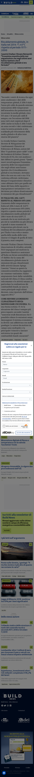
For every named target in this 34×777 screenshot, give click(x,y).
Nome (4, 362)
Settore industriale (8, 396)
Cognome (5, 368)
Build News (7, 405)
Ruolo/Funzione (7, 389)
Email (4, 375)
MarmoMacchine (19, 405)
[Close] (31, 345)
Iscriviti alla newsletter (24, 432)
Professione (6, 382)
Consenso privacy (9, 411)
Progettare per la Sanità (11, 407)
